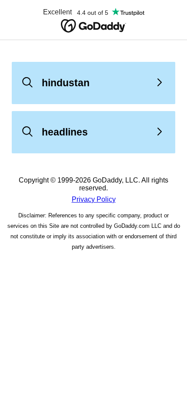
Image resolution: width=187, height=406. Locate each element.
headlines (65, 132)
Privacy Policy (94, 199)
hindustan (66, 82)
